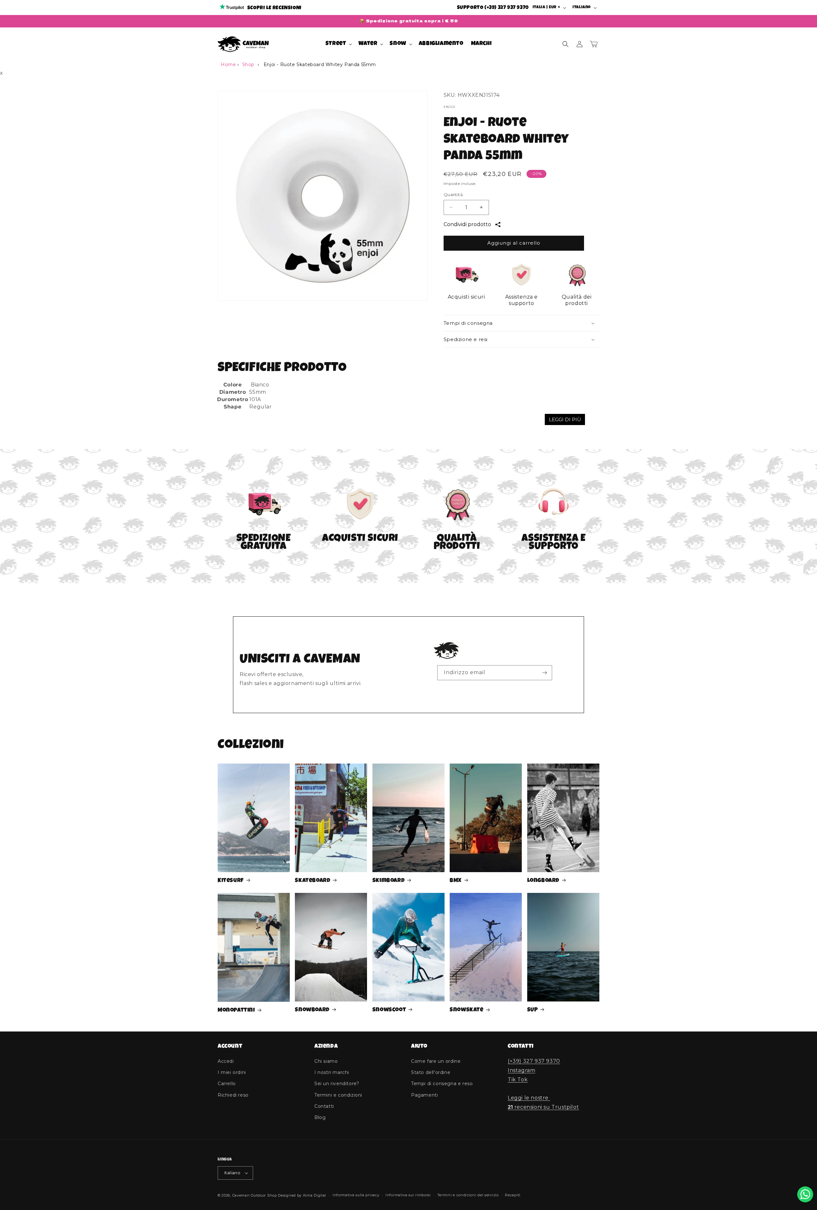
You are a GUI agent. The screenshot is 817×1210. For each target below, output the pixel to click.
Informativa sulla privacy (356, 1195)
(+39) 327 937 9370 (534, 1061)
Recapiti (513, 1195)
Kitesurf (231, 881)
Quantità (453, 194)
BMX (456, 881)
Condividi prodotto (467, 224)
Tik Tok (518, 1080)
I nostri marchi (331, 1072)
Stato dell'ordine (430, 1072)
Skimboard (388, 881)
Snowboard (312, 1010)
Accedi (226, 1061)
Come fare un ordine (436, 1061)
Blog (320, 1117)
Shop (248, 64)
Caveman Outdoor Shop (254, 1195)
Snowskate (466, 1010)
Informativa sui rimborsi (408, 1195)
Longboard (543, 881)
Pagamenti (424, 1095)
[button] (338, 43)
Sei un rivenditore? (336, 1083)
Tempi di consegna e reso (442, 1083)
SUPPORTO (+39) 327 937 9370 (493, 8)
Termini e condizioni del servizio (468, 1195)
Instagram (521, 1070)
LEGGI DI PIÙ (565, 419)
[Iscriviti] (545, 672)
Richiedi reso (233, 1095)
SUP (532, 1010)
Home (228, 64)
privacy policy (489, 688)
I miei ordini (232, 1072)
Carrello (227, 1083)
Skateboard (312, 881)
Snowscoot (389, 1010)
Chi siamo (326, 1061)
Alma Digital (314, 1195)
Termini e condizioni (338, 1095)
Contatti (324, 1106)
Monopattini (236, 1010)
